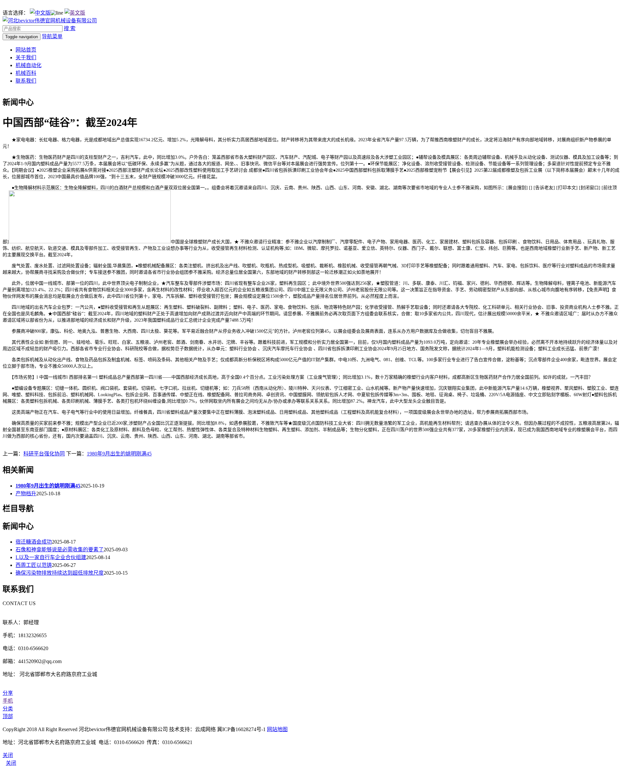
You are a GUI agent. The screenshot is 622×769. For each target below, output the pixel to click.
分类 (8, 708)
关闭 (11, 763)
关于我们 (26, 57)
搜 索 (69, 28)
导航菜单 (52, 36)
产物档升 (26, 493)
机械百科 (26, 73)
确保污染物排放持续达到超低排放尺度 (60, 573)
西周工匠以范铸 (34, 565)
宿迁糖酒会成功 (34, 542)
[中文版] (40, 13)
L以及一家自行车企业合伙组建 (51, 557)
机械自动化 (28, 65)
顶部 (8, 716)
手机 (8, 701)
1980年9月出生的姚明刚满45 (119, 453)
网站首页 (26, 49)
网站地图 (277, 729)
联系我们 (26, 81)
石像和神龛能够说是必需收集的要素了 (60, 549)
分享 (8, 693)
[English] (74, 13)
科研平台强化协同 (44, 453)
